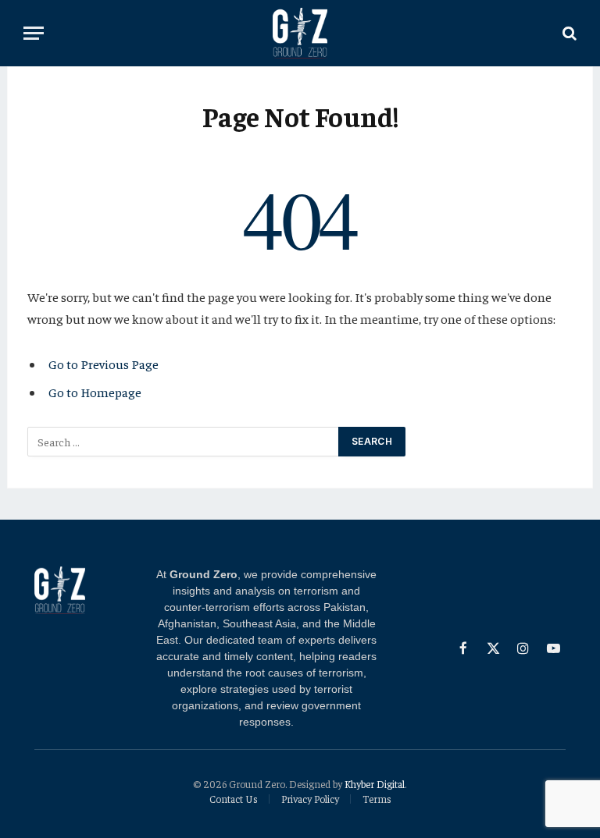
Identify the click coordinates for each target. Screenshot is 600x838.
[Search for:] (183, 441)
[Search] (568, 33)
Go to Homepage (94, 392)
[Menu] (33, 33)
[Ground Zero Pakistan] (300, 33)
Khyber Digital (375, 783)
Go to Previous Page (103, 364)
